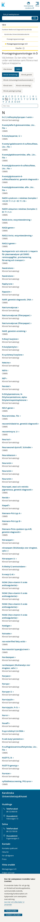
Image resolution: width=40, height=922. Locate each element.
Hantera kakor (11, 911)
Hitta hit (5, 852)
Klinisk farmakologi (10, 75)
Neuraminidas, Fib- (10, 416)
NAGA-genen (8, 227)
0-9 (18, 102)
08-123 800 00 (11, 811)
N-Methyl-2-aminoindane (13, 566)
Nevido (5, 497)
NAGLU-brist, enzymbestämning (16, 235)
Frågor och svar (8, 873)
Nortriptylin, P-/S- (10, 707)
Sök (34, 18)
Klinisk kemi (7, 85)
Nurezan (6, 773)
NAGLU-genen (8, 243)
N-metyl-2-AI (8, 574)
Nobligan (6, 625)
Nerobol (5, 386)
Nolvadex (6, 633)
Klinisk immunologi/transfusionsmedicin (18, 80)
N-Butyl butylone (10, 339)
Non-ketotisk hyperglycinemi (15, 649)
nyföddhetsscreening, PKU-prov (16, 781)
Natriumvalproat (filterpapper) (16, 315)
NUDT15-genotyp (9, 765)
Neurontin (6, 463)
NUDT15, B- (7, 757)
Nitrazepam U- (8, 558)
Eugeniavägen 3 (12, 838)
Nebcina (5, 362)
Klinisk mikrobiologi (23, 85)
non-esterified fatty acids (13, 641)
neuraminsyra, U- (10, 431)
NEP (4, 378)
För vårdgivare (8, 855)
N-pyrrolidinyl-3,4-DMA (12, 731)
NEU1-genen (7, 408)
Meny (37, 6)
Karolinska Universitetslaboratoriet (16, 34)
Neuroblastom (8, 455)
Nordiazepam (8, 657)
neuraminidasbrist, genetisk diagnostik (20, 423)
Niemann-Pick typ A (11, 513)
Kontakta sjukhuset (9, 848)
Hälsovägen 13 (12, 818)
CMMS (18, 69)
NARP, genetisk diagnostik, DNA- (17, 299)
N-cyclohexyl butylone (12, 354)
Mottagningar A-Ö (9, 869)
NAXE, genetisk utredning (13, 331)
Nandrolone (7, 268)
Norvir (5, 715)
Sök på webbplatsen (11, 14)
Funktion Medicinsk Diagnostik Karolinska (17, 30)
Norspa (5, 684)
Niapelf (5, 505)
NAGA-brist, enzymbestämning (16, 220)
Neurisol (6, 439)
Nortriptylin (7, 699)
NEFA (4, 370)
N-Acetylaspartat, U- (11, 136)
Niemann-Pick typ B (11, 521)
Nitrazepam (7, 540)
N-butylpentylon (9, 347)
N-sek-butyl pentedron (12, 739)
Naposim (6, 291)
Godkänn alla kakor (13, 915)
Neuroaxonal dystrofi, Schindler (16, 447)
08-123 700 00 (11, 831)
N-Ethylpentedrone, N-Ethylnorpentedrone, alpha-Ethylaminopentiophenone (14, 397)
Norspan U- (7, 691)
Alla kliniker (7, 69)
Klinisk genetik (26, 75)
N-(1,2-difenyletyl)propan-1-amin (17, 117)
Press (4, 859)
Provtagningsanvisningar (15, 39)
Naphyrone (7, 284)
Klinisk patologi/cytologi (12, 91)
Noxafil (5, 723)
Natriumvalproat (9, 307)
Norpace (6, 676)
